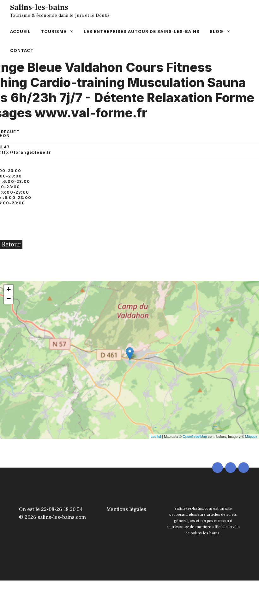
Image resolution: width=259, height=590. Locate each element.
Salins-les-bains (39, 7)
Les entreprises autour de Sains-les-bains (142, 31)
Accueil (20, 31)
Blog (216, 31)
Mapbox (251, 436)
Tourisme (53, 31)
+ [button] (9, 289)
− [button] (9, 299)
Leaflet (156, 436)
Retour (11, 244)
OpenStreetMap (195, 436)
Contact (22, 50)
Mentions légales (126, 509)
